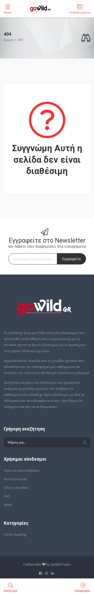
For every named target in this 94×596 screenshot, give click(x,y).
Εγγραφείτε (71, 258)
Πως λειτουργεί (15, 479)
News (8, 504)
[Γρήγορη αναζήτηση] (85, 38)
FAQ (7, 496)
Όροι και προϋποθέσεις (21, 470)
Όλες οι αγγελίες (16, 487)
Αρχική (9, 40)
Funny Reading (15, 534)
